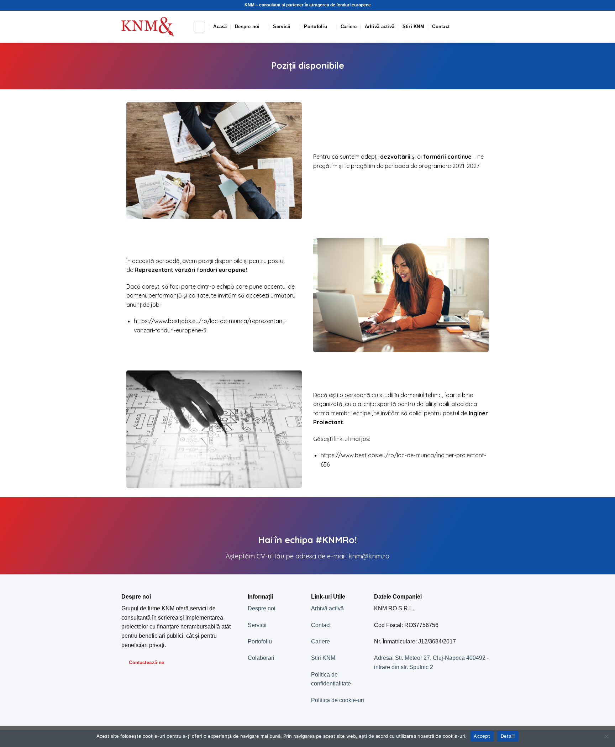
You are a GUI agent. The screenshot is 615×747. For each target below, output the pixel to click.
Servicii (281, 26)
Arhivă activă (379, 26)
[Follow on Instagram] (480, 26)
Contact (441, 26)
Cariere (349, 26)
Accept (482, 736)
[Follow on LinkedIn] (490, 26)
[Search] (199, 26)
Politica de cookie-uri (337, 700)
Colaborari (261, 658)
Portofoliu (315, 26)
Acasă (220, 26)
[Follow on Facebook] (471, 26)
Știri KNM (413, 26)
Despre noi (247, 26)
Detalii (508, 736)
